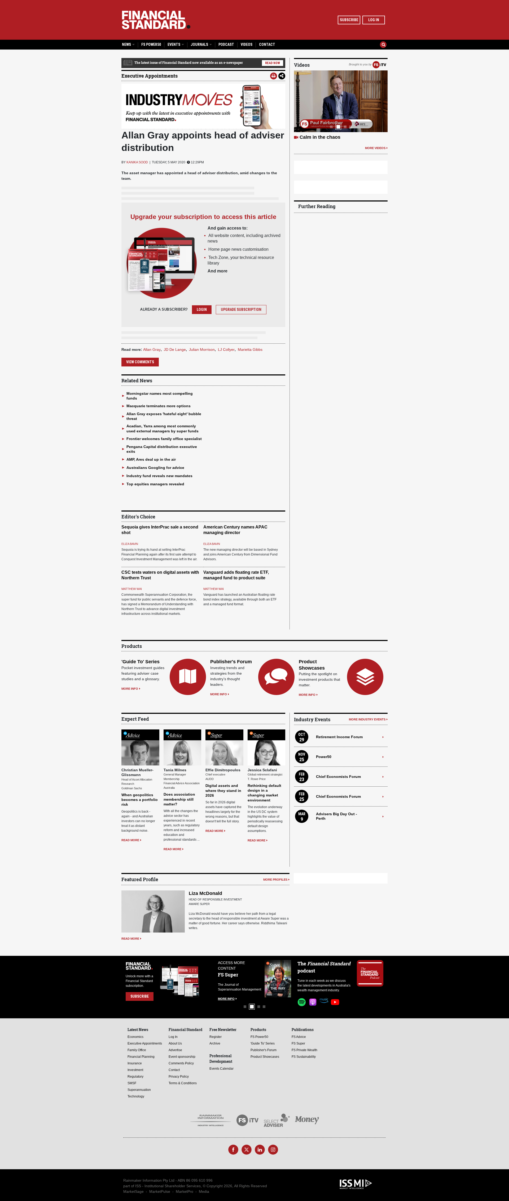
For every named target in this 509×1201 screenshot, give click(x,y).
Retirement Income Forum (339, 737)
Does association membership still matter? (179, 799)
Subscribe (349, 19)
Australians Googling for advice (155, 467)
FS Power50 (151, 44)
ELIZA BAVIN (129, 543)
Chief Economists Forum (338, 776)
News (127, 44)
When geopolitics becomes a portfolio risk (139, 799)
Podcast (226, 44)
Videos (246, 44)
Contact (267, 44)
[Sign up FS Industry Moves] (203, 106)
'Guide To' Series (140, 661)
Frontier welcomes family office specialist (164, 439)
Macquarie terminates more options (158, 406)
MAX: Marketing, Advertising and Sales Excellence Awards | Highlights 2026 (336, 143)
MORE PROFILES (275, 879)
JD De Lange (175, 349)
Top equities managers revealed (155, 484)
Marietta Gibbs (250, 349)
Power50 (323, 757)
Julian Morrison (202, 349)
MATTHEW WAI (131, 588)
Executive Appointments (149, 76)
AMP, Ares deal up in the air (151, 459)
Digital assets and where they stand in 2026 (223, 790)
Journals (200, 44)
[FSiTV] (379, 64)
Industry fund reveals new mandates (159, 476)
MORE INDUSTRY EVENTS (367, 719)
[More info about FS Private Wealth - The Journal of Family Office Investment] (278, 978)
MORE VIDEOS (375, 160)
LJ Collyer (226, 349)
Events (174, 44)
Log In (373, 19)
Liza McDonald (205, 893)
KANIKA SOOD (137, 162)
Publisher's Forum (231, 661)
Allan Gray (152, 349)
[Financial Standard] (156, 20)
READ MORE (130, 840)
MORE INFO (129, 688)
